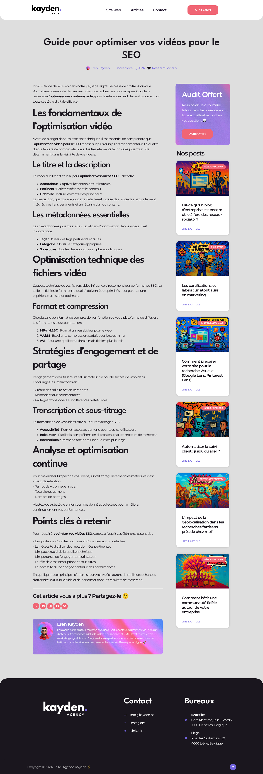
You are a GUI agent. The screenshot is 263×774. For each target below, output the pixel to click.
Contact (160, 10)
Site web (113, 10)
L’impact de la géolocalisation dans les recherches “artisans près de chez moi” (203, 524)
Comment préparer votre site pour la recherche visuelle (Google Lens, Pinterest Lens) (202, 370)
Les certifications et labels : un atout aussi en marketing (200, 290)
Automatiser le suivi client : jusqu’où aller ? (201, 448)
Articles (137, 10)
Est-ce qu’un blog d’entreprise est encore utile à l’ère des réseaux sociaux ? (202, 212)
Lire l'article (191, 228)
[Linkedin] (233, 767)
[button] (36, 606)
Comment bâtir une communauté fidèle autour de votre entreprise (199, 605)
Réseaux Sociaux (164, 68)
